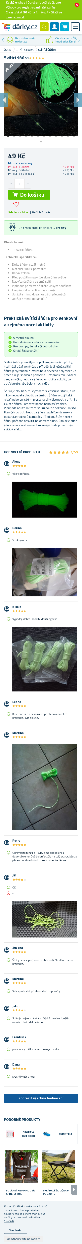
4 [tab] (26, 135)
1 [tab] (8, 135)
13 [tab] (41, 140)
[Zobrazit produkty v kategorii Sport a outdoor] (10, 1134)
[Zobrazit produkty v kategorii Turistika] (47, 1134)
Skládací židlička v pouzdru (56, 1192)
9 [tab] (56, 135)
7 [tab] (44, 135)
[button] (27, 184)
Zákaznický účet (54, 30)
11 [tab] (68, 135)
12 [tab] (74, 135)
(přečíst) (9, 1221)
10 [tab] (62, 135)
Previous (3, 40)
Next (79, 40)
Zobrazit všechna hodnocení (41, 1098)
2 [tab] (14, 135)
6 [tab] (38, 135)
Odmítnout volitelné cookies (23, 1239)
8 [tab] (50, 135)
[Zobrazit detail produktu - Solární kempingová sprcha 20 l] (21, 1166)
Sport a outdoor (28, 1134)
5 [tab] (32, 135)
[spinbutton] (19, 184)
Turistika (65, 1134)
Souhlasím (15, 1230)
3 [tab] (20, 135)
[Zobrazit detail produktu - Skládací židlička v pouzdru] (58, 1166)
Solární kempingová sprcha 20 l (20, 1192)
